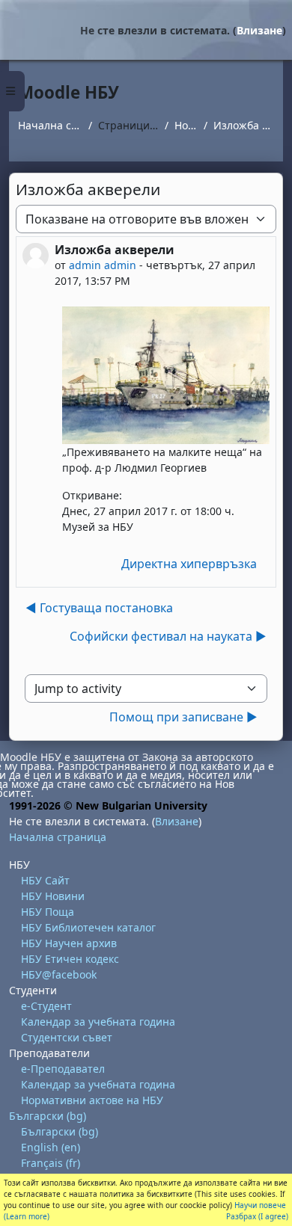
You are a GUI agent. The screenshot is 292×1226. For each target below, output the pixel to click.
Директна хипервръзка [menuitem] (189, 563)
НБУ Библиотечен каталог (88, 927)
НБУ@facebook (59, 974)
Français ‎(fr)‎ (50, 1163)
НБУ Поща (47, 912)
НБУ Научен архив (69, 943)
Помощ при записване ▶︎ (183, 717)
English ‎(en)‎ (50, 1147)
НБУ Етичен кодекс (70, 959)
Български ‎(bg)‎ (47, 1116)
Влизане (259, 30)
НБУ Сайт (45, 880)
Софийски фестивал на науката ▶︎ (168, 636)
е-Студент (46, 1006)
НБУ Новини (53, 896)
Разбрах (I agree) (257, 1216)
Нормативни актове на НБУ (92, 1100)
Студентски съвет (66, 1037)
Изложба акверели (243, 125)
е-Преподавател (63, 1069)
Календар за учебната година (98, 1021)
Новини (185, 125)
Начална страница (50, 125)
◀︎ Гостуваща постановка (99, 608)
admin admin (102, 265)
